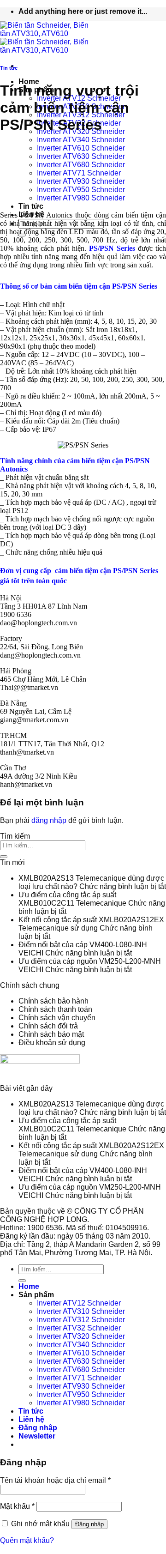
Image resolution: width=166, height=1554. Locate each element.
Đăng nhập (89, 1524)
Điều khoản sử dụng (51, 1042)
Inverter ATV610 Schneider (81, 148)
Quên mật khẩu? (27, 1540)
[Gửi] (3, 856)
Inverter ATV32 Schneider (79, 1328)
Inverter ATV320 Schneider (81, 1336)
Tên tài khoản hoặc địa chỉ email (55, 1480)
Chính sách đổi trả (48, 1026)
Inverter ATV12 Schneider (79, 1303)
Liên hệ (31, 1419)
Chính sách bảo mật (51, 1034)
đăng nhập (48, 820)
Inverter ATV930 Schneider (81, 181)
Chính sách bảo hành (53, 1001)
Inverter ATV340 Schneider (81, 140)
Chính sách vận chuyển (56, 1018)
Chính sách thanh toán (55, 1009)
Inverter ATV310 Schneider (81, 1311)
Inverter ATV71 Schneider (79, 173)
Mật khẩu (17, 1506)
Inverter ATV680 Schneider (81, 165)
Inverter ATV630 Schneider (81, 156)
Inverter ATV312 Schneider (81, 1320)
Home (28, 81)
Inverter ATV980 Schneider (81, 198)
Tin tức (30, 206)
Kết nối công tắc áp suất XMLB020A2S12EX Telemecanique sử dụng (91, 924)
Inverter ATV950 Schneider (81, 189)
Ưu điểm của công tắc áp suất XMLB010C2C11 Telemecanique (72, 899)
